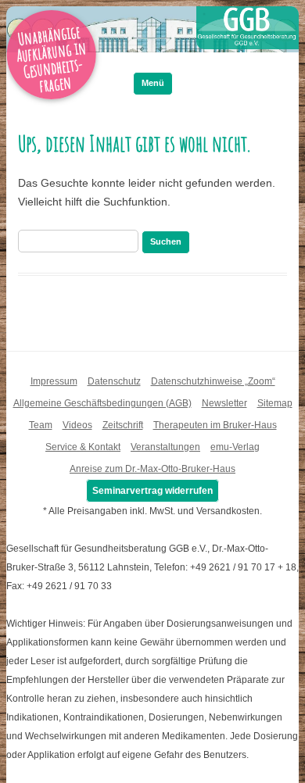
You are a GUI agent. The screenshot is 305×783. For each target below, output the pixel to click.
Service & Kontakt (82, 447)
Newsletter (224, 403)
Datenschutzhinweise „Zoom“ (213, 381)
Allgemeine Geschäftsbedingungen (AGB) (102, 403)
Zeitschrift (122, 425)
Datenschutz (114, 381)
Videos (77, 425)
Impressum (53, 381)
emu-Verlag (235, 447)
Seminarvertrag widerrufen (152, 490)
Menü (153, 83)
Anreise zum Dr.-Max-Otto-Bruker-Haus (152, 468)
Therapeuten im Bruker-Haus (215, 425)
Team (40, 425)
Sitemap (274, 403)
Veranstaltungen (165, 447)
